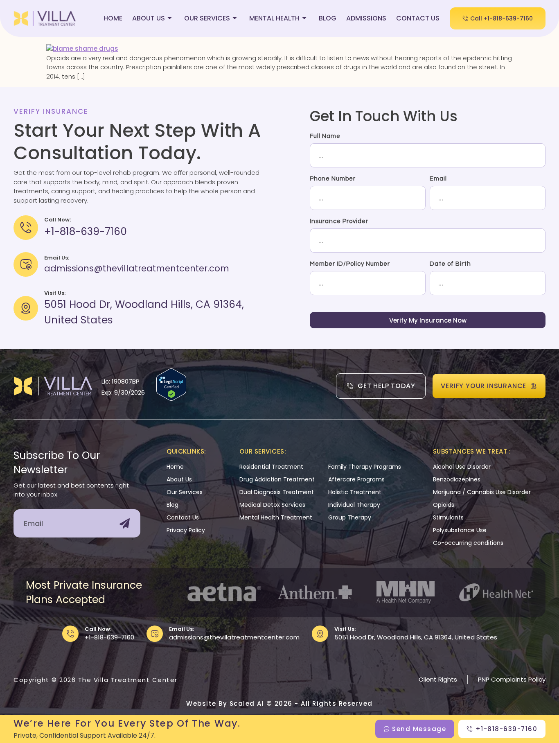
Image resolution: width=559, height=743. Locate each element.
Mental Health (274, 18)
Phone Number (333, 179)
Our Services (207, 18)
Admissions (366, 18)
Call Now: (98, 629)
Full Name (325, 136)
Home (113, 18)
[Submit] (124, 523)
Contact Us (418, 18)
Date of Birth (450, 264)
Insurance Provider (339, 221)
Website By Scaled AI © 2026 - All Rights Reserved (279, 703)
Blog (327, 18)
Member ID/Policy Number (350, 264)
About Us (148, 18)
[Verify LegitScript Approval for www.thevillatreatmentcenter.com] (171, 398)
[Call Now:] (70, 634)
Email (438, 179)
